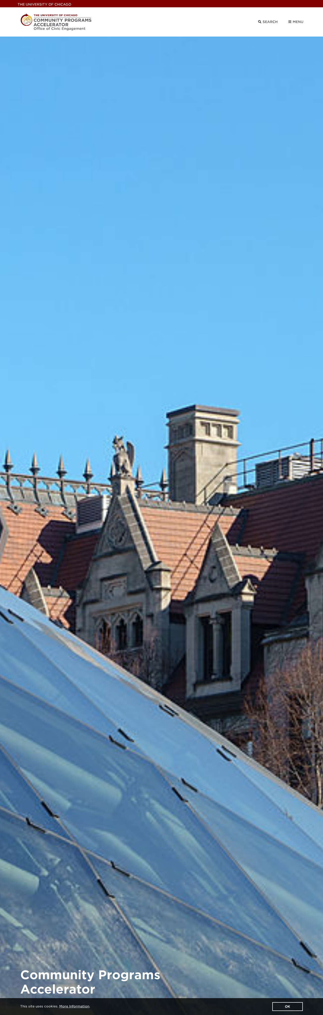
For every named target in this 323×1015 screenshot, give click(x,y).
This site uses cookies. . (55, 1006)
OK (287, 1006)
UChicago (44, 4)
